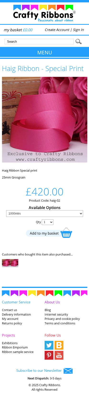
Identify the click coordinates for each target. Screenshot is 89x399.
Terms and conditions (60, 323)
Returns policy (12, 323)
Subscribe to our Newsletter (40, 370)
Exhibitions (10, 343)
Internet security (56, 314)
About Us (52, 302)
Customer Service (16, 302)
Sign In (78, 29)
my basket (18, 29)
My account (10, 319)
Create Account (57, 29)
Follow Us (53, 335)
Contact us (9, 310)
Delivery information (16, 314)
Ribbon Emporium (15, 347)
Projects (8, 335)
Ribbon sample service (17, 352)
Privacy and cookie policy (62, 319)
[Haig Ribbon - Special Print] (44, 161)
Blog (48, 310)
